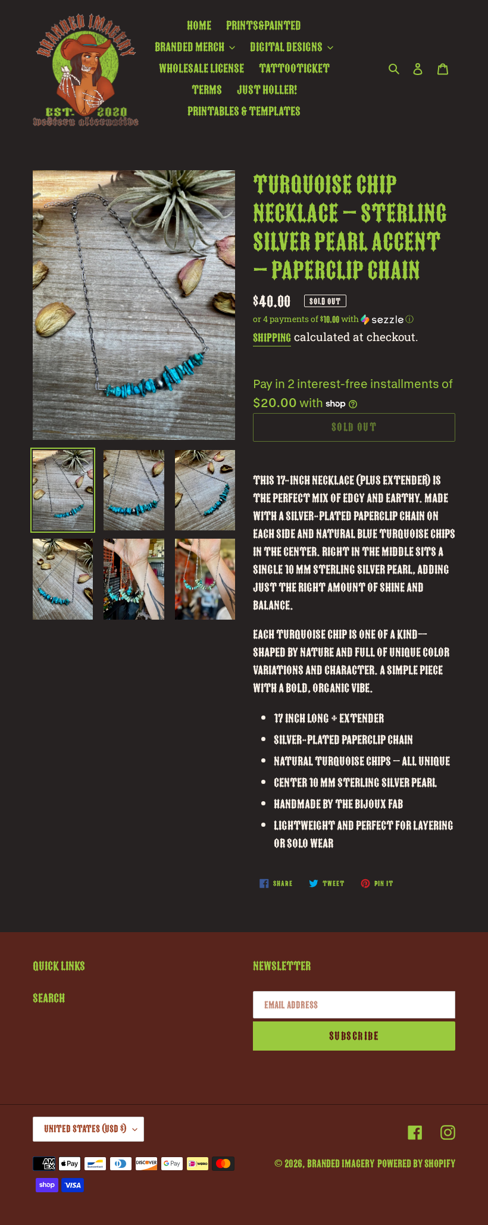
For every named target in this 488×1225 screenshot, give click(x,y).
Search (49, 998)
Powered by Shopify (416, 1163)
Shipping (272, 337)
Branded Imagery (340, 1163)
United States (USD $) (85, 1129)
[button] (333, 319)
